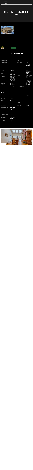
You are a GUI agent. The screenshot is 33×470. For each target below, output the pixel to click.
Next (4, 144)
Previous (2, 144)
